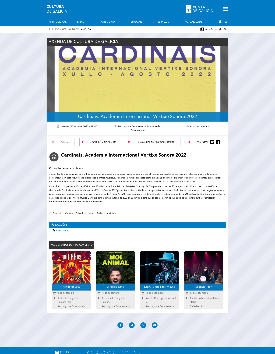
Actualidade (193, 22)
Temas (79, 22)
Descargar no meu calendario (156, 142)
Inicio (55, 29)
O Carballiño (197, 306)
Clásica (69, 213)
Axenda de (83, 42)
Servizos (163, 22)
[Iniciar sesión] (220, 22)
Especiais (136, 22)
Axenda (86, 29)
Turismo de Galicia (106, 213)
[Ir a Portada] (57, 11)
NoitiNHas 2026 (71, 287)
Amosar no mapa (199, 126)
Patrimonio (107, 22)
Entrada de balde (85, 213)
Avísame (65, 142)
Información (63, 230)
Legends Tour (204, 287)
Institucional (57, 22)
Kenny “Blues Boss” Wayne (159, 287)
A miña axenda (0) (215, 29)
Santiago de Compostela (71, 306)
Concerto (57, 213)
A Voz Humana (115, 287)
